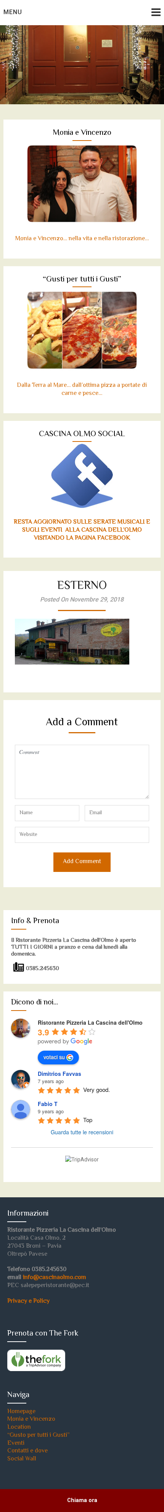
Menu (12, 12)
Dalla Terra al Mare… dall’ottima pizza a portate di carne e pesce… (82, 389)
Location (19, 1427)
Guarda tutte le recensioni (82, 1132)
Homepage (21, 1412)
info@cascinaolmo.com (54, 1277)
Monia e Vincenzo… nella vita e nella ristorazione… (82, 239)
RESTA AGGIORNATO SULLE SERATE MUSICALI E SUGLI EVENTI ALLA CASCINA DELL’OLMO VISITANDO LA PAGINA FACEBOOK (82, 530)
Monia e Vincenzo (31, 1419)
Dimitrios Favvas (59, 1073)
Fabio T (48, 1104)
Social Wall (21, 1459)
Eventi (15, 1443)
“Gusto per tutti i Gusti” (38, 1435)
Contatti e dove (27, 1451)
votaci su (54, 1057)
